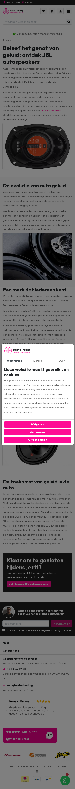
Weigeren (37, 424)
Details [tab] (37, 360)
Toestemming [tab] (13, 360)
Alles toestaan (37, 439)
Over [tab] (62, 360)
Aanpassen (37, 432)
